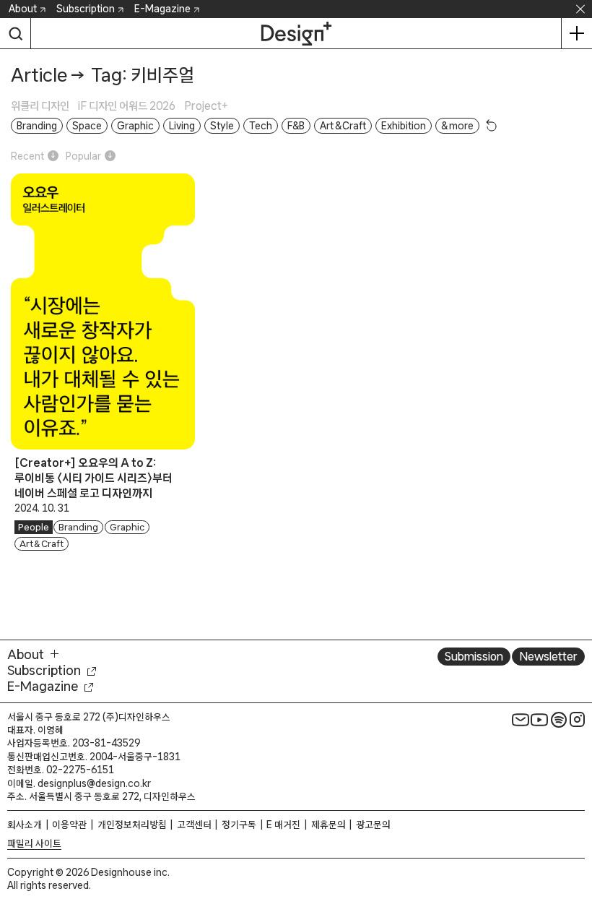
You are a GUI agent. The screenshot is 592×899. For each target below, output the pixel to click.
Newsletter (548, 656)
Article (39, 75)
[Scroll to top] (577, 820)
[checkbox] (44, 106)
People (33, 527)
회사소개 (24, 825)
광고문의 (373, 825)
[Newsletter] (520, 719)
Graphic (127, 527)
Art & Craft (41, 544)
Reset (491, 125)
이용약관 (69, 825)
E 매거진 (283, 825)
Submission (474, 656)
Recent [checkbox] (27, 156)
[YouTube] (539, 719)
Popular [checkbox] (83, 156)
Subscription (85, 9)
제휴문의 (328, 825)
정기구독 (239, 825)
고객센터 (194, 825)
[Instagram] (577, 719)
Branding (78, 527)
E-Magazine (162, 9)
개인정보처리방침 (132, 825)
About (23, 9)
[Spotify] (558, 719)
